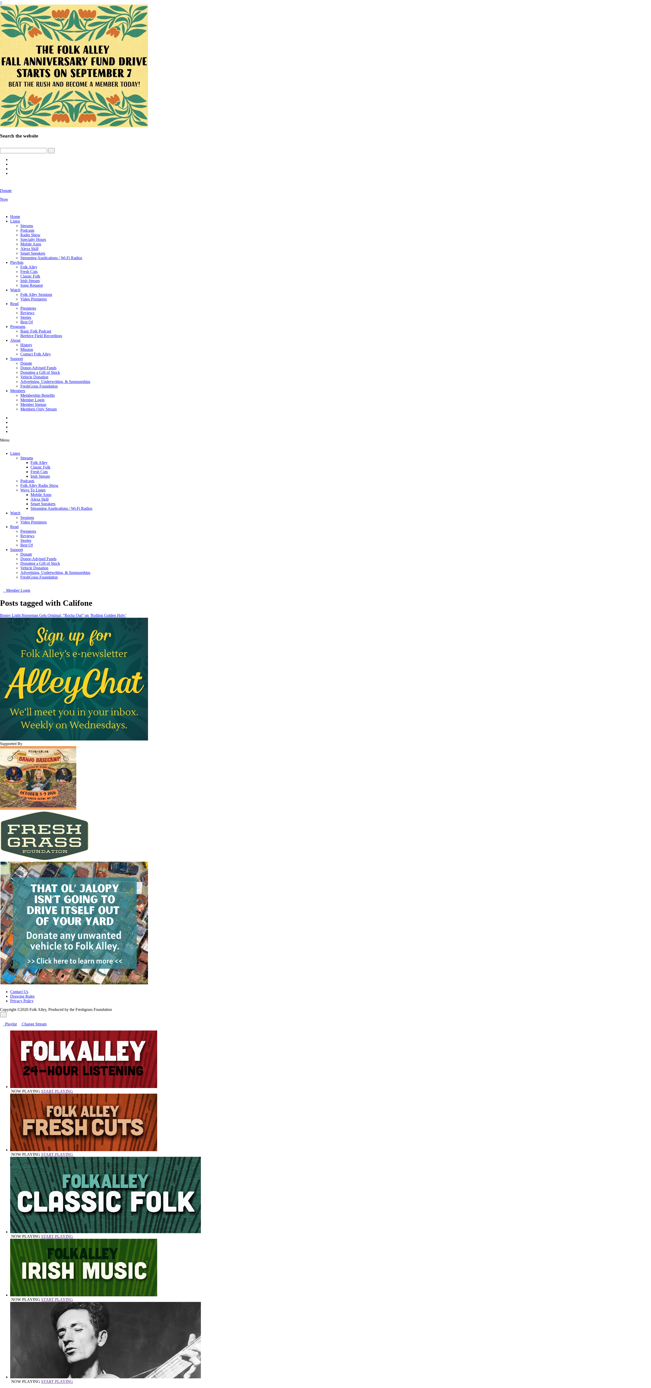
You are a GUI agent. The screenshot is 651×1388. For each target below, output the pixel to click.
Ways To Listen (33, 490)
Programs (17, 326)
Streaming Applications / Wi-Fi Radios (51, 258)
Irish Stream (30, 281)
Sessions (27, 517)
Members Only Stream (38, 409)
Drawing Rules (22, 996)
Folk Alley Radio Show (39, 485)
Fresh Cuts (29, 271)
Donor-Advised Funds (38, 368)
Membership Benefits (37, 395)
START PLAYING (57, 1091)
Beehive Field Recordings (41, 336)
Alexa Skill (29, 248)
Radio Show (30, 235)
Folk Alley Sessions (36, 294)
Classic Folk (30, 276)
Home (15, 216)
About (15, 340)
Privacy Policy (22, 1001)
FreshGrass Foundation (39, 386)
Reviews (27, 313)
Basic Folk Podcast (35, 331)
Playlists (16, 262)
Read (14, 303)
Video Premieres (33, 299)
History (26, 345)
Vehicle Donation (34, 377)
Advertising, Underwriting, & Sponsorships (55, 381)
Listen (15, 221)
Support (16, 358)
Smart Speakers (32, 253)
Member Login (32, 400)
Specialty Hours (33, 239)
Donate (26, 363)
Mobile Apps (30, 244)
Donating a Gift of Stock (40, 372)
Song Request (31, 285)
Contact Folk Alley (35, 354)
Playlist (10, 1024)
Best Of (26, 322)
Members (17, 391)
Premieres (28, 308)
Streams (26, 226)
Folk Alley (28, 267)
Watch (15, 290)
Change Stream (34, 1024)
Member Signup (33, 404)
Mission (26, 349)
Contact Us (19, 992)
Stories (25, 317)
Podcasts (27, 230)
